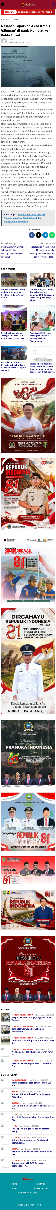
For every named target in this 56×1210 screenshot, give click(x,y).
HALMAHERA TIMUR (18, 1080)
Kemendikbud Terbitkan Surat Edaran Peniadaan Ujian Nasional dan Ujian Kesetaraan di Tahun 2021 (42, 367)
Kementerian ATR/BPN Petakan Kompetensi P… (27, 1164)
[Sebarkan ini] (32, 235)
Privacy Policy (41, 1188)
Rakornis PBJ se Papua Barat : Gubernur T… (31, 1064)
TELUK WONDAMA (26, 1015)
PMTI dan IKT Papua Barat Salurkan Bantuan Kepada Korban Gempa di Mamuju (13, 366)
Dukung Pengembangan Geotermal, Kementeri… (30, 1141)
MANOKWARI (16, 1092)
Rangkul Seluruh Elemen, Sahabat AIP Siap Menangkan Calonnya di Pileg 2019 (12, 250)
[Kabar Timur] (28, 4)
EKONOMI (15, 1015)
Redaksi (41, 1184)
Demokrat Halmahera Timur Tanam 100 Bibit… (31, 1084)
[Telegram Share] (45, 235)
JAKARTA (21, 1137)
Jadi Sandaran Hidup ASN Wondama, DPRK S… (32, 1041)
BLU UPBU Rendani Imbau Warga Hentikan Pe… (32, 1118)
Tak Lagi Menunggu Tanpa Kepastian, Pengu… (30, 1130)
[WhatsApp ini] (52, 235)
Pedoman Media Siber (27, 1193)
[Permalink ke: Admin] (4, 41)
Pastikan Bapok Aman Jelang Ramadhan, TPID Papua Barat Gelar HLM (12, 336)
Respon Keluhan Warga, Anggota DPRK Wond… (31, 1018)
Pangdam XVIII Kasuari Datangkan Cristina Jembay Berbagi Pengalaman (41, 337)
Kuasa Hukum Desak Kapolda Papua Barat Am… (32, 1107)
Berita (14, 1115)
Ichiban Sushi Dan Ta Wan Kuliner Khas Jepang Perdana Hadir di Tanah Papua (13, 293)
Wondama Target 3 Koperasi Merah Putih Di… (32, 1053)
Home (14, 1184)
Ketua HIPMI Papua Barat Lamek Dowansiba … (27, 1030)
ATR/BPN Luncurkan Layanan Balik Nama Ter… (31, 1153)
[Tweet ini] (39, 235)
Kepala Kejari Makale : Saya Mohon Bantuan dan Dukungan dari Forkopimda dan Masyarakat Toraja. (42, 250)
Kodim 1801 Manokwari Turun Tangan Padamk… (30, 1095)
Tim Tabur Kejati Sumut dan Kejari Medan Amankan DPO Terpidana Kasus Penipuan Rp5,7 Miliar (42, 295)
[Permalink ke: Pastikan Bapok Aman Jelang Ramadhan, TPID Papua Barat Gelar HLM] (14, 318)
